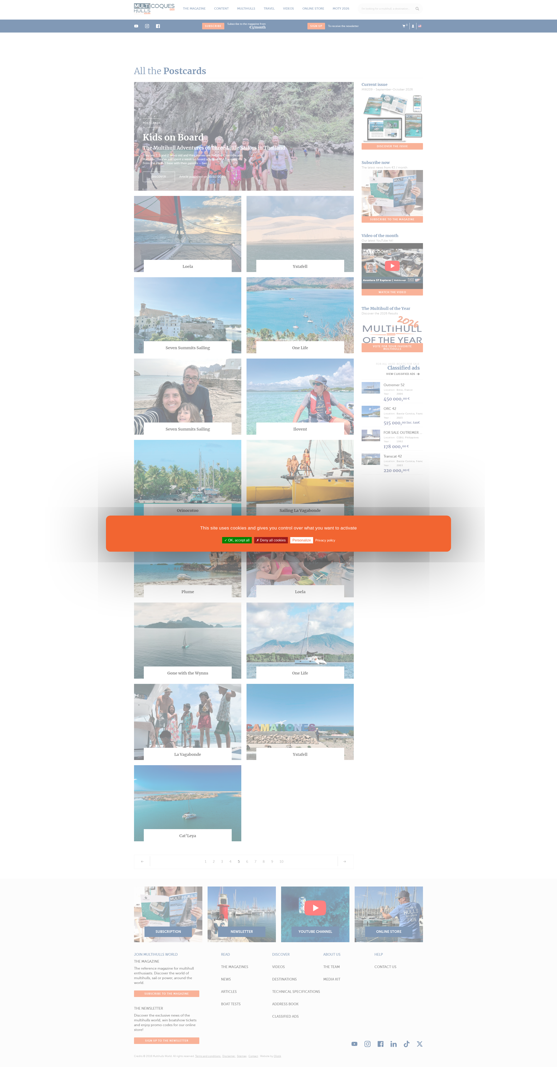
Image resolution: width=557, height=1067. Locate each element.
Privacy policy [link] (325, 540)
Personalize (301, 540)
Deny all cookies (272, 540)
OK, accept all (238, 540)
